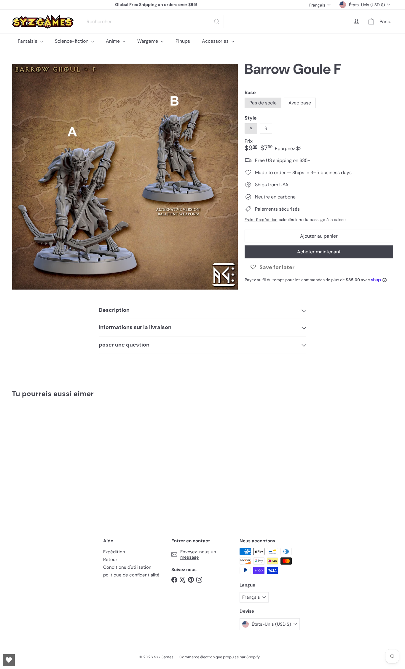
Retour (110, 559)
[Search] (217, 21)
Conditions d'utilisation (127, 567)
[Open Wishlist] (9, 660)
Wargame (148, 41)
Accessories (216, 41)
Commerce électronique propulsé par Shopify (219, 657)
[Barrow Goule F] (41, 456)
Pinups (183, 41)
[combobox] (153, 21)
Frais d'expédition (261, 219)
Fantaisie (28, 41)
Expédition (114, 552)
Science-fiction (72, 41)
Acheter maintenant (319, 252)
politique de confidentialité (131, 575)
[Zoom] (125, 177)
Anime (113, 41)
